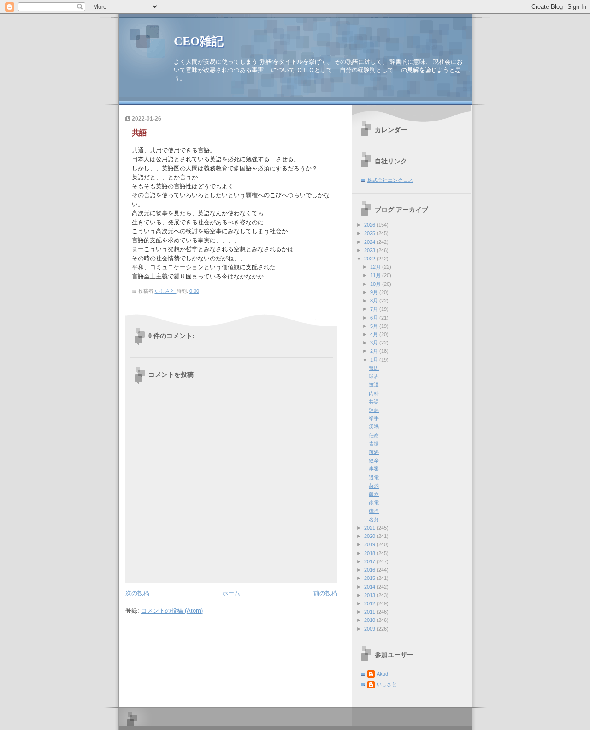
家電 (374, 502)
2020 (370, 536)
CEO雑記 (199, 41)
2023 (370, 250)
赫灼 (374, 486)
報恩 (374, 368)
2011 (370, 612)
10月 (376, 284)
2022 (370, 258)
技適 (374, 384)
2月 (374, 351)
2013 (370, 595)
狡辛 (374, 460)
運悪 (374, 410)
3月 (374, 342)
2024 (370, 242)
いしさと (387, 684)
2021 (370, 528)
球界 (374, 376)
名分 (374, 519)
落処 (374, 452)
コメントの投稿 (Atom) (172, 610)
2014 (370, 587)
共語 (374, 401)
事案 (374, 468)
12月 (376, 267)
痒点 (374, 511)
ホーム (231, 593)
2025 (370, 233)
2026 (370, 225)
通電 (374, 477)
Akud (382, 673)
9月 (374, 292)
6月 (374, 317)
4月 (374, 334)
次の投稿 (137, 593)
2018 (370, 553)
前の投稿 (325, 593)
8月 (374, 300)
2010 (370, 620)
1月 (374, 359)
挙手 (374, 418)
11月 (376, 275)
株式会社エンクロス (390, 180)
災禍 (374, 426)
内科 (374, 393)
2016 (370, 570)
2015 (370, 578)
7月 (374, 309)
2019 (370, 544)
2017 (370, 561)
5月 (374, 326)
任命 (374, 435)
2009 (370, 629)
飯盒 (374, 494)
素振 (374, 443)
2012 (370, 603)
